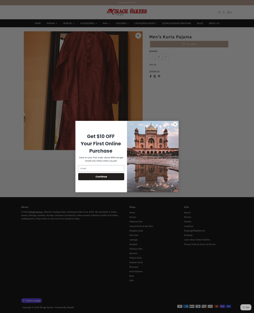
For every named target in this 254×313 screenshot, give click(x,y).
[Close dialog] (175, 124)
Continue (101, 176)
